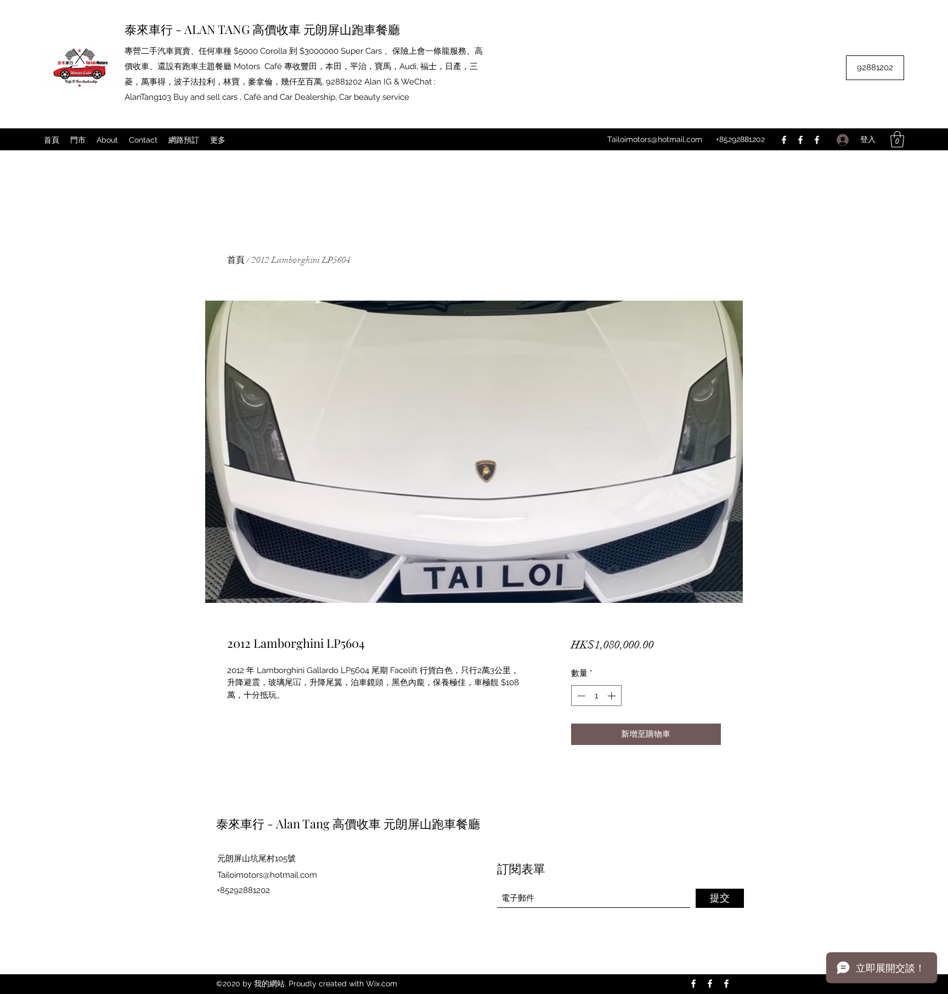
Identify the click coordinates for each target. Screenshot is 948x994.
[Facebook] (783, 139)
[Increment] (612, 696)
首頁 (236, 260)
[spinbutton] (596, 696)
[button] (897, 139)
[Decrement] (580, 696)
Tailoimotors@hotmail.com (654, 139)
